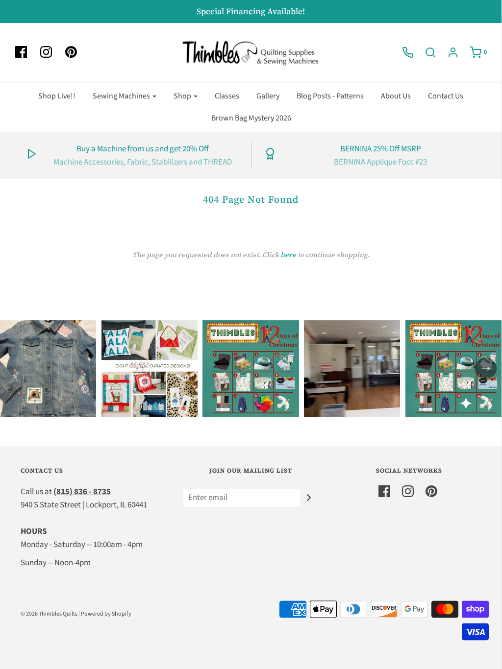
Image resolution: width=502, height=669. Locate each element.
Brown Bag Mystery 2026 (251, 118)
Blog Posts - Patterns (330, 96)
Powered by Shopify (106, 614)
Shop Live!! (56, 96)
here (288, 255)
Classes (227, 96)
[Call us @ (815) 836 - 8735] (403, 52)
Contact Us (445, 96)
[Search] (425, 52)
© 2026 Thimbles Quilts (49, 614)
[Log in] (448, 52)
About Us (396, 96)
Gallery (267, 96)
